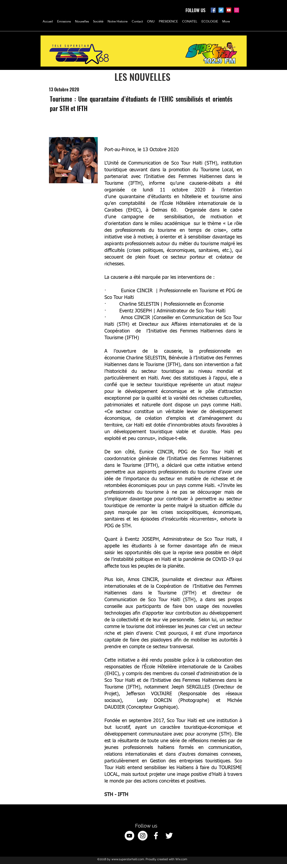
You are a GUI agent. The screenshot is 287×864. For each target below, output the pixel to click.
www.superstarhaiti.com (127, 859)
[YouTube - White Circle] (129, 835)
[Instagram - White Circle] (142, 835)
